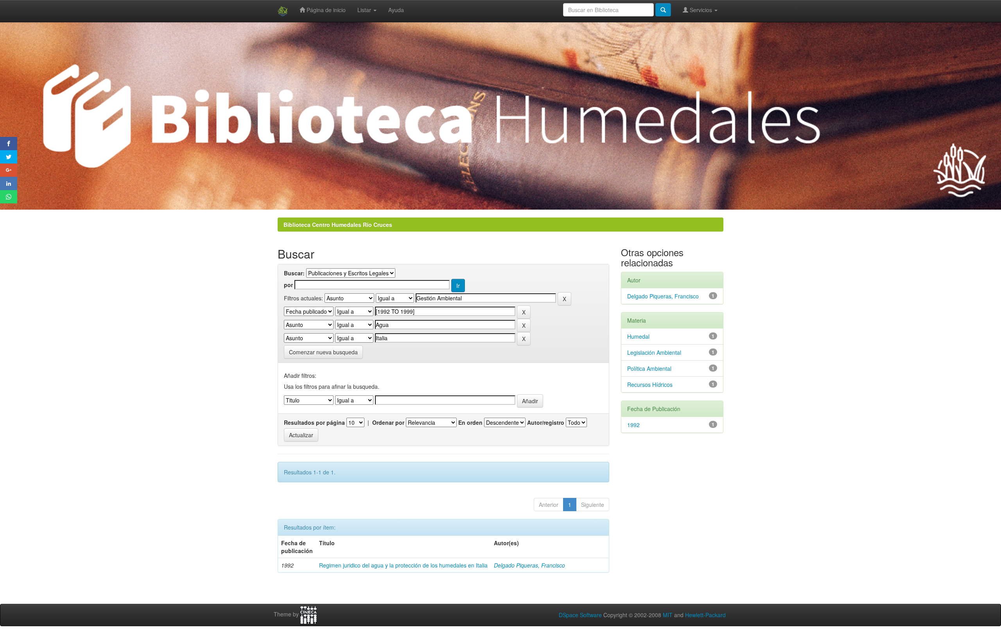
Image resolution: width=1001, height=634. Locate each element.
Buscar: (294, 273)
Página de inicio (325, 10)
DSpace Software (580, 615)
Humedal (638, 336)
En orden (470, 422)
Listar (365, 10)
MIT (668, 615)
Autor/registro (545, 422)
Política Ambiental (649, 368)
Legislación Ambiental (654, 352)
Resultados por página (314, 422)
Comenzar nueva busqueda (323, 352)
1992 (633, 425)
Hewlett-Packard (705, 615)
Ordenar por (388, 422)
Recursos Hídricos (650, 384)
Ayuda (396, 10)
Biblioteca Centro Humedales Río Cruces (337, 224)
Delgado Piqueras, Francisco (529, 565)
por (288, 285)
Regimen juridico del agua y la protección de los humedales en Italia (403, 565)
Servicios (701, 10)
